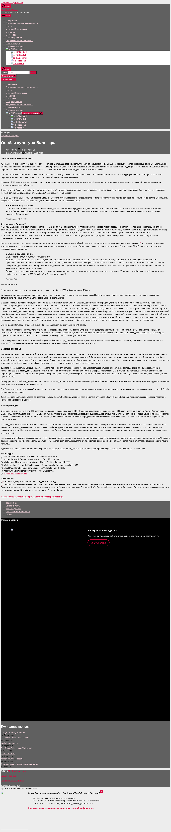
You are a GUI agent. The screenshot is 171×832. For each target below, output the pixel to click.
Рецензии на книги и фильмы (19, 40)
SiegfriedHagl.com (9, 9)
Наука (9, 26)
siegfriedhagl (29, 149)
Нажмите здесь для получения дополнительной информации (61, 808)
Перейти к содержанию (12, 2)
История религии (14, 37)
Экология (10, 31)
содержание (11, 20)
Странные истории (15, 46)
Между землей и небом (12, 758)
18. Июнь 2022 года (34, 152)
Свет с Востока (8, 753)
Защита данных (13, 508)
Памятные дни (13, 43)
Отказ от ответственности (18, 511)
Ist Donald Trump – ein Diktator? (15, 737)
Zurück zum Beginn (9, 742)
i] (2, 481)
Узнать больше (98, 542)
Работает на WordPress (12, 780)
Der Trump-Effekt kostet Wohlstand (16, 748)
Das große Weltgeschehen (13, 732)
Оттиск (9, 514)
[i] (140, 243)
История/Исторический (16, 29)
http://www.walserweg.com (15, 473)
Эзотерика (11, 34)
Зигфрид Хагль (13, 505)
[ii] (43, 384)
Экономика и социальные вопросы (22, 23)
